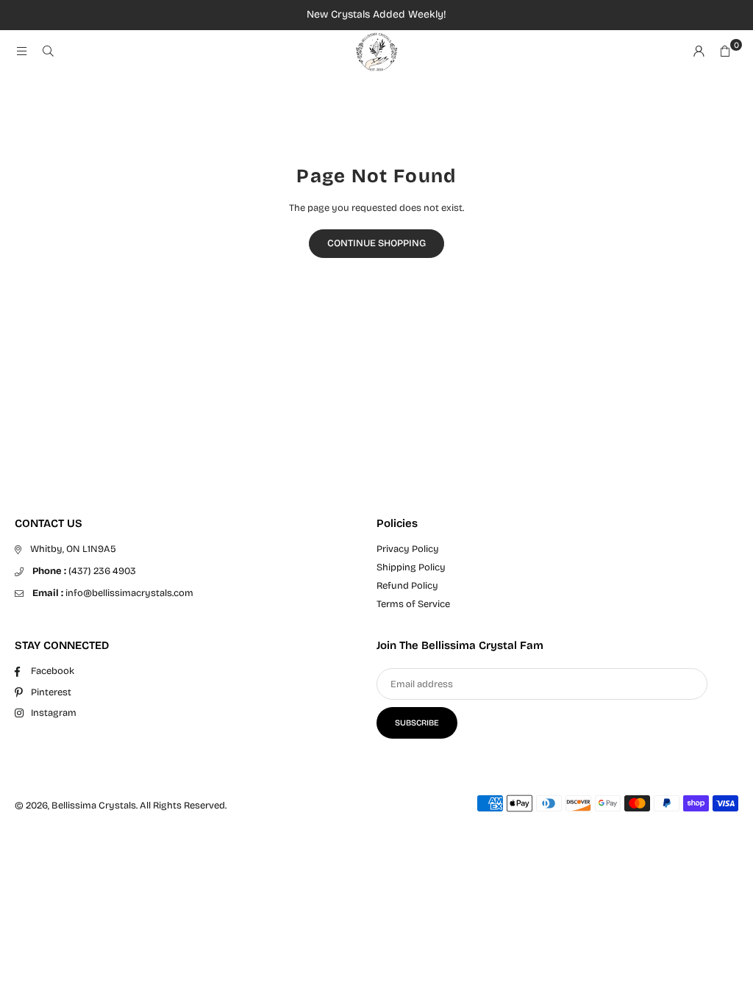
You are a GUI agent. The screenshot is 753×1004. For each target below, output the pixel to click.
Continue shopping (376, 243)
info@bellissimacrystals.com (112, 593)
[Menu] (21, 52)
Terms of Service (413, 604)
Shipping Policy (411, 567)
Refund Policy (407, 586)
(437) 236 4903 (84, 571)
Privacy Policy (407, 549)
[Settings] (698, 52)
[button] (725, 52)
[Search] (48, 52)
